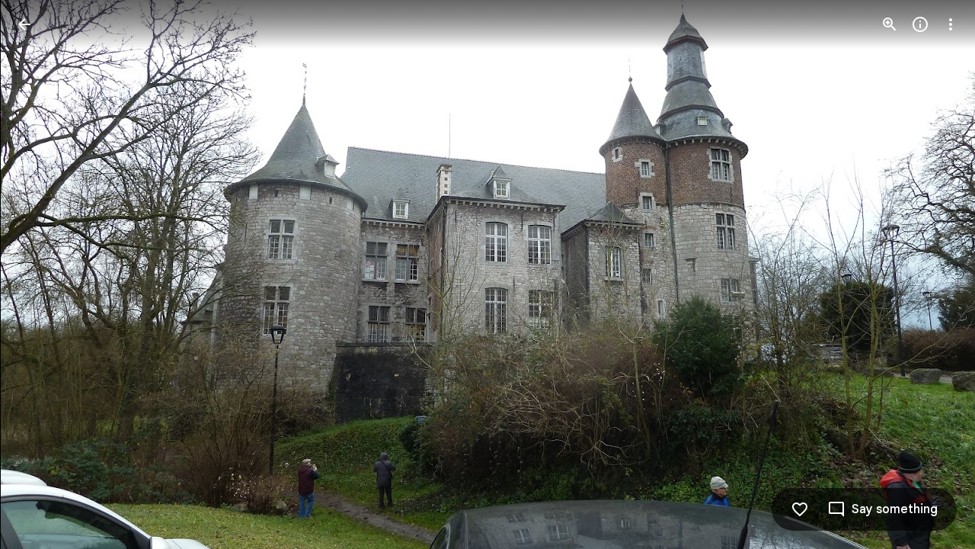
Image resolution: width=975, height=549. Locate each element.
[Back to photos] (24, 24)
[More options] (950, 24)
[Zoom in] (889, 24)
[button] (42, 274)
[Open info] (920, 24)
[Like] (800, 509)
